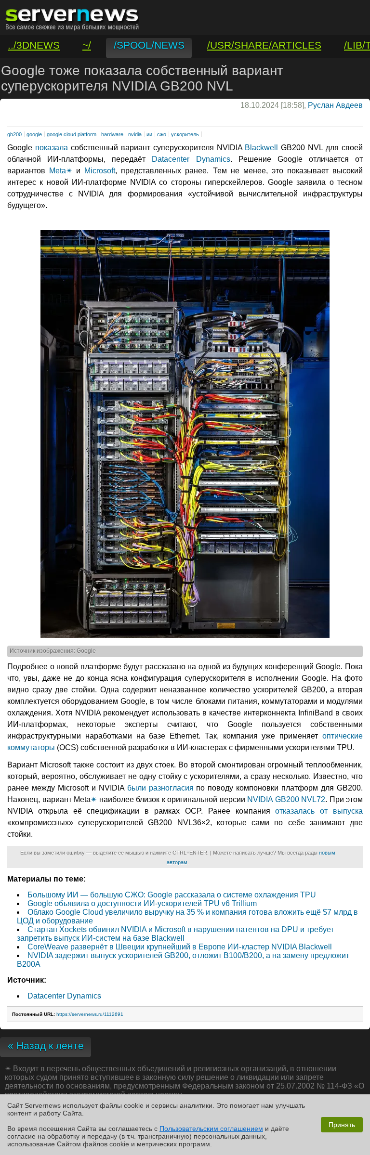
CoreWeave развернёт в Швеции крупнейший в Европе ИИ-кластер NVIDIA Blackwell (179, 947)
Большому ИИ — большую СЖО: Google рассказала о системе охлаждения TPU (171, 895)
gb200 (14, 134)
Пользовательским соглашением (211, 1128)
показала (51, 147)
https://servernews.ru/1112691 (89, 1014)
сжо (161, 134)
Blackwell (261, 147)
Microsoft (99, 171)
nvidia (135, 134)
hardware (112, 134)
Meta (57, 171)
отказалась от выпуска (319, 811)
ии (149, 134)
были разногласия (160, 788)
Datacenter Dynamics (187, 159)
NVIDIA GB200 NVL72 (286, 799)
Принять (342, 1125)
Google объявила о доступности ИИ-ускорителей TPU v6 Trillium (142, 903)
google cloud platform (71, 134)
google (34, 134)
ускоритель (185, 134)
